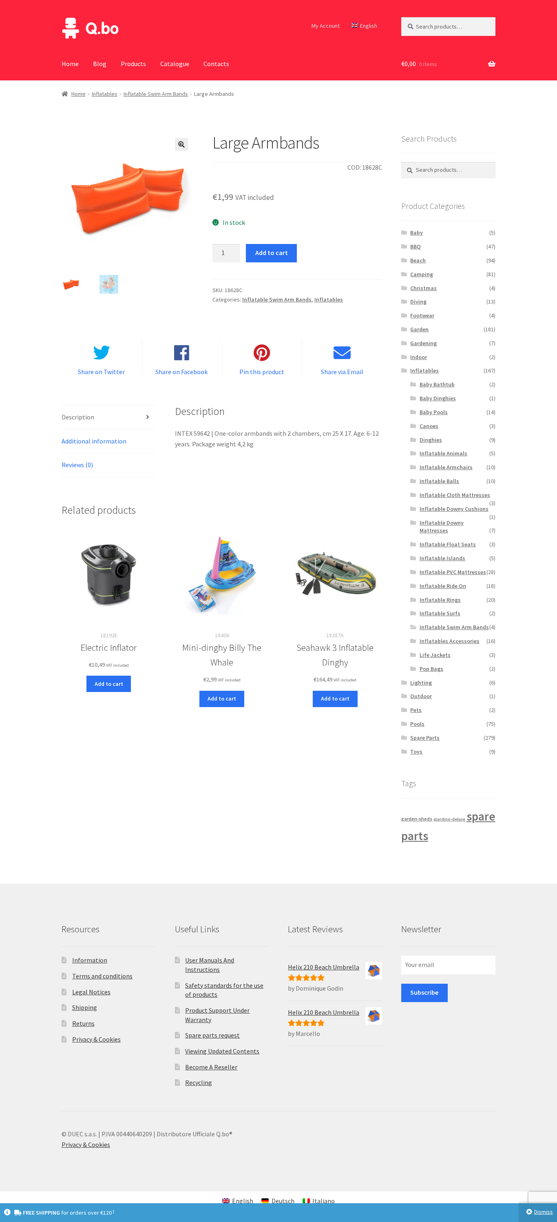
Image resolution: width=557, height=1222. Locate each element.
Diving (418, 301)
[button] (181, 144)
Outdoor (421, 696)
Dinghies (431, 440)
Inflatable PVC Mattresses (453, 572)
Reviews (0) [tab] (77, 465)
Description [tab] (78, 417)
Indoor (418, 357)
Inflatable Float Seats (448, 544)
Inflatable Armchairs (446, 467)
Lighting (421, 682)
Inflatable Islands (442, 558)
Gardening (423, 343)
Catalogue (174, 64)
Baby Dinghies (438, 398)
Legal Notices (91, 992)
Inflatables (104, 94)
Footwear (422, 315)
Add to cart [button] (109, 684)
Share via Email (342, 372)
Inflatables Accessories (450, 641)
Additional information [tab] (94, 441)
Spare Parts (425, 737)
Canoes (429, 426)
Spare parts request (212, 1035)
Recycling (198, 1082)
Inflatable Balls (439, 481)
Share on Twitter (101, 372)
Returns (83, 1023)
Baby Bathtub (437, 384)
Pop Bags (431, 668)
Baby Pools (434, 412)
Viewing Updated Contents (222, 1051)
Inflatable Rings (440, 599)
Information (89, 960)
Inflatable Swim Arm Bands (156, 94)
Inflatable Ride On (443, 586)
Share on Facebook (181, 372)
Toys (416, 751)
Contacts (216, 64)
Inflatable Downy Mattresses (442, 526)
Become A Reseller (211, 1067)
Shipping (84, 1007)
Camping (421, 274)
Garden (419, 329)
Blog (99, 64)
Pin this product (261, 372)
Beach (418, 260)
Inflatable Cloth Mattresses (455, 495)
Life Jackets (435, 655)
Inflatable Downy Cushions (454, 508)
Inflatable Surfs (440, 613)
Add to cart (271, 252)
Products (133, 64)
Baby (416, 232)
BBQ (415, 246)
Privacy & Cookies (96, 1039)
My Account (326, 25)
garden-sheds (416, 819)
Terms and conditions (102, 976)
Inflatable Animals (443, 453)
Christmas (423, 288)
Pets (416, 710)
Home (70, 64)
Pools (417, 723)
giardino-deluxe (449, 819)
